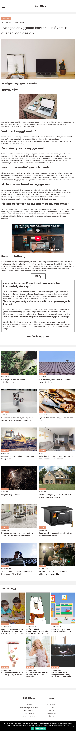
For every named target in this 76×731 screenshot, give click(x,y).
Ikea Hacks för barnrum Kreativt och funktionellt (61, 630)
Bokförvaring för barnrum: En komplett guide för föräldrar (37, 675)
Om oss (51, 707)
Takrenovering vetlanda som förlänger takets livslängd (55, 380)
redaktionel (6, 18)
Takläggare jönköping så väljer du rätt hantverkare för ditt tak (17, 572)
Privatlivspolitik (40, 728)
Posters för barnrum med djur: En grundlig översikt (12, 674)
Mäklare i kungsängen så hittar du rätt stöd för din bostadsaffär (55, 495)
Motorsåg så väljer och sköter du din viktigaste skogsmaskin (54, 572)
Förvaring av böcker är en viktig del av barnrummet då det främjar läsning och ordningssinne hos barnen (12, 631)
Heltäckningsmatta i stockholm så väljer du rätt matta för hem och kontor (18, 534)
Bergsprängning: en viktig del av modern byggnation (18, 457)
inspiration (5, 374)
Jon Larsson (20, 22)
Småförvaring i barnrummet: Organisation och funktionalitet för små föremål (37, 631)
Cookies (51, 710)
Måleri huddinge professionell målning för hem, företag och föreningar (56, 457)
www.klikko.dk (31, 717)
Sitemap (51, 716)
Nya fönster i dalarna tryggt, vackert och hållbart (56, 419)
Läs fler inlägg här (38, 336)
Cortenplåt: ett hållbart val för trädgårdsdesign (14, 380)
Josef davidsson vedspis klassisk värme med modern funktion (55, 534)
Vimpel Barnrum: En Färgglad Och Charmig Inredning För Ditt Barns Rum (61, 675)
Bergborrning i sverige (10, 494)
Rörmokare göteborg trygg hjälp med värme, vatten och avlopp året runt (17, 419)
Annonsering (51, 704)
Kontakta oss (51, 713)
